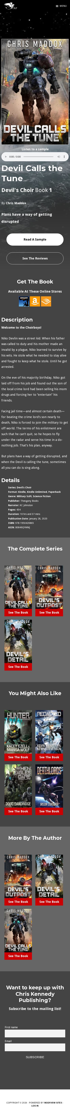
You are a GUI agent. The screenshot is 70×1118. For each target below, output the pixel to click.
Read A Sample (35, 239)
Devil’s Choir (24, 487)
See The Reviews (35, 258)
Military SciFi (24, 496)
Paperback (54, 492)
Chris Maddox (16, 203)
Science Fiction (42, 496)
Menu (63, 6)
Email (8, 1041)
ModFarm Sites (53, 1103)
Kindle (22, 492)
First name (11, 1027)
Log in (35, 1106)
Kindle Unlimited (37, 492)
